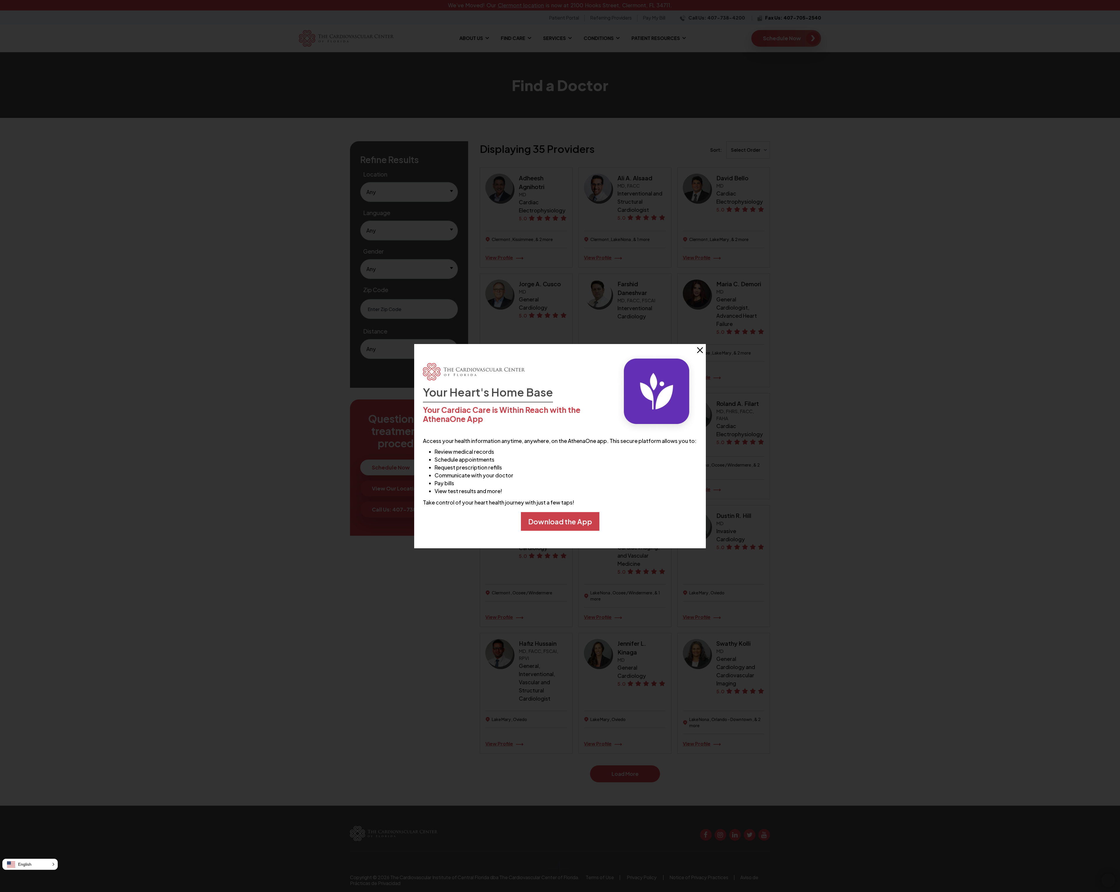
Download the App (560, 521)
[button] (30, 864)
